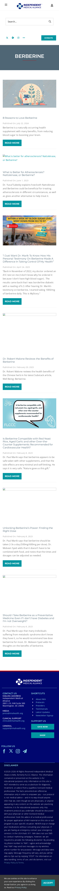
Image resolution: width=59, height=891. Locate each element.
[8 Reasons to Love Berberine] (29, 94)
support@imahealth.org (14, 728)
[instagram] (18, 751)
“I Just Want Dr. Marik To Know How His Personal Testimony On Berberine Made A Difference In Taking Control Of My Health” (28, 258)
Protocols (40, 702)
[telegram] (25, 751)
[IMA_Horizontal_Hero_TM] (29, 4)
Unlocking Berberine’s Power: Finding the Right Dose (28, 529)
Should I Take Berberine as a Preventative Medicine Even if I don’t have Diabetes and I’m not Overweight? (28, 618)
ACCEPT (48, 883)
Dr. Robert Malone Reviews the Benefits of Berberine (28, 360)
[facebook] (4, 751)
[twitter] (11, 751)
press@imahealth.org (13, 713)
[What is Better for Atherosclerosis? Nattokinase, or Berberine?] (29, 158)
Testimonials (42, 709)
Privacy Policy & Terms (14, 862)
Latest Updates (43, 712)
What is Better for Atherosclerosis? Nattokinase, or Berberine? (23, 174)
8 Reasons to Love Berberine (20, 117)
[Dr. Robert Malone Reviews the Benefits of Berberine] (29, 331)
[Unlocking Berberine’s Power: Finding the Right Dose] (29, 503)
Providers (40, 705)
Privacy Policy (21, 887)
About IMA (41, 699)
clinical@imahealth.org (13, 720)
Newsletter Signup (44, 715)
